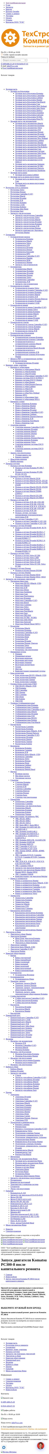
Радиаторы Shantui (22, 635)
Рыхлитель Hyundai (23, 1007)
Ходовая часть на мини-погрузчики (24, 177)
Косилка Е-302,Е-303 (18, 1208)
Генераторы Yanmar (23, 814)
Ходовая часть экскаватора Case (28, 149)
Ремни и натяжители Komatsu (27, 885)
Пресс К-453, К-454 (18, 1221)
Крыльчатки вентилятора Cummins (29, 917)
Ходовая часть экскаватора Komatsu (29, 126)
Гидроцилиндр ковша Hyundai (27, 318)
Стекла (18, 1075)
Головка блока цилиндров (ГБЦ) (23, 684)
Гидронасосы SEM (22, 260)
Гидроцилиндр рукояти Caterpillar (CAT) (31, 290)
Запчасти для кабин (18, 1073)
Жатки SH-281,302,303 (19, 1202)
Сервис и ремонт (13, 14)
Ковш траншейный (23, 960)
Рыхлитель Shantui (22, 1011)
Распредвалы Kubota (23, 744)
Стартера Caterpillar (23, 789)
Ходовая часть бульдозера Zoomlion (29, 113)
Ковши (13, 956)
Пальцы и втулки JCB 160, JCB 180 (29, 502)
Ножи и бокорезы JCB (24, 419)
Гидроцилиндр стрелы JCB (26, 331)
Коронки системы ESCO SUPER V (29, 378)
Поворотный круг (13, 1015)
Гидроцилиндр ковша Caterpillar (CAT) (30, 307)
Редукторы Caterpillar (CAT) (21, 194)
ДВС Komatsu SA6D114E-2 (26, 831)
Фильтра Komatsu (22, 1050)
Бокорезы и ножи (17, 401)
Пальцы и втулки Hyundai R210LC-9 (30, 534)
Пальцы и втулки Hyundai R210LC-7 (30, 532)
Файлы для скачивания (37, 1429)
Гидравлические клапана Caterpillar (29, 339)
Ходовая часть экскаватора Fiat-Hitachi (30, 145)
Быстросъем (15, 1013)
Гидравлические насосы (20, 237)
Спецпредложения (13, 1231)
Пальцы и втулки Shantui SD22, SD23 (30, 577)
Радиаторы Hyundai (23, 641)
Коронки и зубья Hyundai (25, 374)
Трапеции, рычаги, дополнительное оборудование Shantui (29, 989)
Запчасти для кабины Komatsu (27, 1084)
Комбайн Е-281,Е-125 (19, 1206)
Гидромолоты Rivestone (24, 975)
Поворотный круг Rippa (25, 1165)
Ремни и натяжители (18, 879)
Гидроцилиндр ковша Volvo (26, 310)
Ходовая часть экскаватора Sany (28, 155)
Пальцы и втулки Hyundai (21, 526)
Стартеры (14, 780)
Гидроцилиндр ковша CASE (26, 320)
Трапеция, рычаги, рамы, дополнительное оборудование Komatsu (31, 993)
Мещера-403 (15, 1212)
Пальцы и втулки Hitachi (20, 476)
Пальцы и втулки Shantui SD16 (27, 575)
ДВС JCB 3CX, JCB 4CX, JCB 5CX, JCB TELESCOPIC (29, 862)
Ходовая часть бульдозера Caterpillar (29, 96)
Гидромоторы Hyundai (24, 273)
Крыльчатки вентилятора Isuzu (27, 923)
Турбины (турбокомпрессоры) (22, 703)
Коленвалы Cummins (23, 750)
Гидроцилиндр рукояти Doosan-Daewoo (31, 299)
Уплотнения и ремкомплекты (22, 1122)
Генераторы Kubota (23, 812)
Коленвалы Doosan (23, 761)
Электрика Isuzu (21, 1099)
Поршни (18, 654)
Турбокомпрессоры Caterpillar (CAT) (29, 710)
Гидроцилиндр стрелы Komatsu (28, 327)
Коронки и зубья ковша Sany (26, 397)
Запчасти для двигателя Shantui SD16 (30, 868)
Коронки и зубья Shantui (25, 382)
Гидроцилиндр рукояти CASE (27, 303)
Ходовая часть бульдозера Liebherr (29, 98)
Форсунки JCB (21, 588)
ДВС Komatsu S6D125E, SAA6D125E (30, 840)
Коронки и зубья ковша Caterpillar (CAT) (31, 376)
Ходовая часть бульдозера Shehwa (28, 111)
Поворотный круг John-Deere (22, 1026)
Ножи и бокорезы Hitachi (25, 408)
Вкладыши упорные (23, 662)
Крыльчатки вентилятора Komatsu (29, 913)
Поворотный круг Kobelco (21, 1028)
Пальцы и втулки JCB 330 (25, 511)
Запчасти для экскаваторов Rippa (23, 1159)
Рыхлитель (14, 1005)
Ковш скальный (21, 964)
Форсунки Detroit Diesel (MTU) (27, 624)
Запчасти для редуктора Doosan (28, 228)
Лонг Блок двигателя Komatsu (27, 941)
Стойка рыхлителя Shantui (26, 1003)
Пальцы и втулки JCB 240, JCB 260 (29, 508)
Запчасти (9, 7)
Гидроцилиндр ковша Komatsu (27, 312)
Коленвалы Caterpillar (24, 757)
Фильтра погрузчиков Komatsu (27, 1060)
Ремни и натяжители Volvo (26, 893)
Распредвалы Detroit (23, 739)
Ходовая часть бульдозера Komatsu (29, 93)
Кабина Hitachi (16, 1069)
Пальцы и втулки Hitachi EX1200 (28, 496)
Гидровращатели (17, 977)
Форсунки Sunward (23, 622)
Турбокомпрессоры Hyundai (26, 714)
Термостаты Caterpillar (24, 898)
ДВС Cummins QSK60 (24, 874)
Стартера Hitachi (22, 784)
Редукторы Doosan (18, 192)
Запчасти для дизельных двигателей (20, 579)
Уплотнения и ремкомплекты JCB (29, 1135)
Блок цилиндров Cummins (25, 682)
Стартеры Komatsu (22, 782)
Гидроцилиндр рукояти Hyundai (28, 301)
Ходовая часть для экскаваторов (23, 121)
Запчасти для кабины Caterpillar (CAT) (30, 1077)
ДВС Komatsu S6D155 (24, 844)
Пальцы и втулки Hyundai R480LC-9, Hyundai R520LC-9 (30, 550)
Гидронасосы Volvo (23, 243)
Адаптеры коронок (18, 425)
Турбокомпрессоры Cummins (27, 707)
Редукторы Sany (17, 211)
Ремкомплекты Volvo (23, 1131)
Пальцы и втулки (13, 464)
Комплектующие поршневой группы (30, 671)
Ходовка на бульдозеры (19, 91)
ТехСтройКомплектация (15, 3)
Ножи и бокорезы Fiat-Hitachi (27, 421)
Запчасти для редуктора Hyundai (28, 222)
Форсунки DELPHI (23, 615)
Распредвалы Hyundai (24, 737)
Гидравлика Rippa (22, 1174)
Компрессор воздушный (20, 1182)
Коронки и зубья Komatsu (25, 372)
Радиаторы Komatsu (23, 630)
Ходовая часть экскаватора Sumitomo (30, 170)
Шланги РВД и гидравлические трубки (26, 359)
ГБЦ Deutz (19, 697)
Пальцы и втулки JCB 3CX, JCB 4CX (30, 506)
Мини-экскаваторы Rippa (16, 1225)
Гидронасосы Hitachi (23, 241)
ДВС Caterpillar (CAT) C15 (26, 846)
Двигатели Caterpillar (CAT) (21, 949)
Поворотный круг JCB (19, 1024)
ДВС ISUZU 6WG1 (23, 823)
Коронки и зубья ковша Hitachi (27, 369)
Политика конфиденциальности (14, 1429)
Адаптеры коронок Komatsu (26, 440)
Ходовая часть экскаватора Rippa (28, 1161)
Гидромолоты (16, 973)
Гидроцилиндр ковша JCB (26, 316)
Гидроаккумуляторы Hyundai (27, 363)
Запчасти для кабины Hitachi (26, 1082)
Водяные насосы (22, 774)
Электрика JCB (21, 1120)
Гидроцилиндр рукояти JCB (26, 297)
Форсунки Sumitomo (23, 592)
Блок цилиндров (17, 673)
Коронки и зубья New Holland (27, 393)
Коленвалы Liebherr (23, 765)
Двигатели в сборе (13, 932)
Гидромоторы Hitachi (23, 269)
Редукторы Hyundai (18, 198)
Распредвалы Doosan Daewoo (27, 733)
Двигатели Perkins (17, 951)
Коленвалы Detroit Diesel (25, 769)
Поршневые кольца (23, 656)
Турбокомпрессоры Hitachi (26, 712)
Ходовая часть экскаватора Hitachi (29, 123)
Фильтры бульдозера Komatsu (27, 1054)
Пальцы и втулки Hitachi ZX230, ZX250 (31, 487)
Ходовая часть (11, 89)
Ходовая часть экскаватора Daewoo (29, 168)
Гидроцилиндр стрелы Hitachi (27, 329)
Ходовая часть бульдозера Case (27, 104)
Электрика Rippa (22, 1169)
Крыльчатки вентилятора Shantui (28, 930)
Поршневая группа (18, 652)
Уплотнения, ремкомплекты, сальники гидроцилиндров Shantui (31, 1138)
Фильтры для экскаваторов (21, 1041)
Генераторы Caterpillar (24, 802)
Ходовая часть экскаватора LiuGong (29, 151)
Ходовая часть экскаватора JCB (28, 130)
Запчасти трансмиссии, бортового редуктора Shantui (29, 231)
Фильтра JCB (20, 1043)
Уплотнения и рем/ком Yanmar (27, 1133)
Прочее (9, 1092)
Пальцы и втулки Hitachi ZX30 (27, 478)
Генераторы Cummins (23, 804)
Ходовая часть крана (18, 173)
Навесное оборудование (15, 953)
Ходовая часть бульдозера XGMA (28, 117)
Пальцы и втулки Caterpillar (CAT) (24, 519)
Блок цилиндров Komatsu (25, 677)
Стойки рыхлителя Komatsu (26, 1000)
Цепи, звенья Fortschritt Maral (22, 1223)
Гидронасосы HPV (22, 254)
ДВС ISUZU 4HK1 (23, 819)
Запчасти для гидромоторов (26, 284)
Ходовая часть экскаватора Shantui (29, 143)
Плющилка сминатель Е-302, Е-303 (24, 1216)
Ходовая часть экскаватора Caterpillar (30, 136)
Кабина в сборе (12, 1067)
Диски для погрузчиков (20, 1189)
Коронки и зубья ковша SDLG (27, 399)
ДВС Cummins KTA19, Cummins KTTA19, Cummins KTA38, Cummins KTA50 (30, 857)
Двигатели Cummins (18, 945)
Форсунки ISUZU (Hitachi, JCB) (28, 583)
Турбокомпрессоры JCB (25, 716)
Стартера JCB (20, 787)
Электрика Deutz (22, 1114)
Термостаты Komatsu (23, 900)
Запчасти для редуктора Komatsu (28, 224)
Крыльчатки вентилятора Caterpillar (29, 915)
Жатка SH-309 (16, 1197)
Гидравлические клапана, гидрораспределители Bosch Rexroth (30, 347)
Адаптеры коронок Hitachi (26, 431)
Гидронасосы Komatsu (24, 239)
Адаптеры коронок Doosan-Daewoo (29, 438)
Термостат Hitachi (22, 904)
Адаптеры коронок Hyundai (26, 429)
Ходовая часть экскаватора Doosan (29, 132)
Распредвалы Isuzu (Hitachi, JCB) (28, 731)
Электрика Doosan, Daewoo (26, 1118)
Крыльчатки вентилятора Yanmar (28, 919)
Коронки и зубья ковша (19, 367)
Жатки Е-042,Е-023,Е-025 (20, 1199)
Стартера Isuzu (21, 795)
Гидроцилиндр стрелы (19, 322)
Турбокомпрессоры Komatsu (26, 705)
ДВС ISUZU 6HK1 (23, 821)
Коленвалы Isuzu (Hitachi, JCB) (27, 754)
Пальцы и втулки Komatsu (21, 466)
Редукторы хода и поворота (17, 188)
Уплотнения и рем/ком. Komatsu (28, 1144)
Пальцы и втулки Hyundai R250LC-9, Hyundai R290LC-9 (30, 542)
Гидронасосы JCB (22, 245)
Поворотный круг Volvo (20, 1033)
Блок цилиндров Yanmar (25, 680)
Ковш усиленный (22, 962)
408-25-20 (8, 1402)
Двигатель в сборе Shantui (21, 934)
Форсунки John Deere (24, 620)
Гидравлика (10, 235)
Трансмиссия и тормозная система (24, 1184)
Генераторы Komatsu (23, 810)
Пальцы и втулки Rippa (24, 1167)
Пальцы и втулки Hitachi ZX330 (28, 489)
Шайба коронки (16, 461)
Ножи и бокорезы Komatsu (26, 404)
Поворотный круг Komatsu (21, 1030)
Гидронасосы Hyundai (24, 247)
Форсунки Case (21, 594)
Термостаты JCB (22, 906)
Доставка (9, 16)
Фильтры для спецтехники (21, 1065)
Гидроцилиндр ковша (19, 305)
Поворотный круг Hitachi (20, 1022)
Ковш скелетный (22, 966)
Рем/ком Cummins (22, 1125)
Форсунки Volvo (22, 607)
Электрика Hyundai (23, 1097)
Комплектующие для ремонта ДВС (24, 816)
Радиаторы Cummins (23, 647)
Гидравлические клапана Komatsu (29, 337)
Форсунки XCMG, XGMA (26, 618)
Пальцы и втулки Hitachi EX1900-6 (29, 498)
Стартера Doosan (22, 793)
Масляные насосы (22, 776)
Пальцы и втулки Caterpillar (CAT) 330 (30, 523)
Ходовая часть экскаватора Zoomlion (30, 158)
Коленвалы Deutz (22, 763)
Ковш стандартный (23, 958)
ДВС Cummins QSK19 (24, 866)
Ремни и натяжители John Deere (28, 891)
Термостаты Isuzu (22, 902)
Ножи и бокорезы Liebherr (25, 414)
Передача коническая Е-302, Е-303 (24, 1214)
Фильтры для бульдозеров (20, 1052)
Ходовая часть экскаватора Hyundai (29, 134)
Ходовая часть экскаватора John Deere (30, 153)
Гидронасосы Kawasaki (24, 252)
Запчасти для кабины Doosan (27, 1088)
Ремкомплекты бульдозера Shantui (29, 1142)
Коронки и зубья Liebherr (25, 387)
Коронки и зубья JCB (23, 389)
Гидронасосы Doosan (23, 250)
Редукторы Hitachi (17, 196)
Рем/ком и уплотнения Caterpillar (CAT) (31, 1129)
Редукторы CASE (17, 205)
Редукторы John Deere (19, 209)
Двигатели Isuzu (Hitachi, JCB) (22, 947)
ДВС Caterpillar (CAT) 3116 (26, 849)
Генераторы (15, 799)
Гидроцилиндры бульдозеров (22, 333)
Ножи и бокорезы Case (24, 423)
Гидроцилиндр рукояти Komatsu (28, 292)
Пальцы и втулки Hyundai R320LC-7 (30, 545)
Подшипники (16, 1180)
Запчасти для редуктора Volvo (27, 218)
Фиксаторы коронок (18, 459)
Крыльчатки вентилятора (20, 911)
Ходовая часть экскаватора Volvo (28, 128)
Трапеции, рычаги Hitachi (25, 983)
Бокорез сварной (22, 457)
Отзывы (9, 20)
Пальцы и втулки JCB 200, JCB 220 (29, 504)
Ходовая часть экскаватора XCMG (29, 166)
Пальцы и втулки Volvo (19, 553)
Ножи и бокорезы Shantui (25, 406)
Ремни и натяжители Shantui (26, 881)
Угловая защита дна (23, 455)
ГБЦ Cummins (21, 695)
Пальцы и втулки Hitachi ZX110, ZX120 (31, 481)
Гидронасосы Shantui (23, 262)
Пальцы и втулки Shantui (20, 573)
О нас (8, 5)
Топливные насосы (23, 778)
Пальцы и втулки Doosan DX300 (28, 570)
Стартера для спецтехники (26, 797)
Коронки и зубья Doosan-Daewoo (28, 384)
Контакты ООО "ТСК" (15, 22)
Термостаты (15, 896)
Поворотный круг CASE (20, 1020)
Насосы (13, 772)
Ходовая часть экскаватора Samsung (29, 164)
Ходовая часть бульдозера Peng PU (29, 119)
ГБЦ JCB (19, 701)
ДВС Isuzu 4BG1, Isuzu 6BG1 (27, 825)
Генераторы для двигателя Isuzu (28, 806)
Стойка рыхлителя (18, 996)
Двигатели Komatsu (18, 936)
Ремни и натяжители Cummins (27, 889)
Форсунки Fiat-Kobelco (24, 596)
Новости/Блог (11, 1390)
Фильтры (9, 1039)
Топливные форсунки (19, 581)
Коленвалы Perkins (22, 767)
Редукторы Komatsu (18, 203)
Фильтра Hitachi (21, 1047)
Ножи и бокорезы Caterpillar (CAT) (29, 412)
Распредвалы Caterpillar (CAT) (27, 735)
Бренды (9, 9)
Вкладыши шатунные (24, 660)
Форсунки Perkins (22, 609)
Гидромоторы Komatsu (24, 271)
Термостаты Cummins (24, 908)
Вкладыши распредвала (24, 665)
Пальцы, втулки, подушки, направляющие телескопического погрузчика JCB (28, 515)
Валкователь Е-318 (18, 1193)
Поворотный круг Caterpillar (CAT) (24, 1018)
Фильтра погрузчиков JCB (26, 1062)
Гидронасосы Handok (23, 258)
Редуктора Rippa (22, 1172)
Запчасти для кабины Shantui (27, 1086)
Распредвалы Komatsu (24, 729)
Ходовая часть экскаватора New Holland (31, 138)
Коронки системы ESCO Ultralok (28, 380)
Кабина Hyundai (17, 1071)
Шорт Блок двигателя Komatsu (27, 938)
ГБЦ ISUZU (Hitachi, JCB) (25, 686)
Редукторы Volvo (17, 190)
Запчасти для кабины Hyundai (27, 1080)
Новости (9, 1229)
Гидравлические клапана (20, 335)
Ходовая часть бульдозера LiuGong (29, 115)
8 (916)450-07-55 (21, 64)
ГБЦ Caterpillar (21, 690)
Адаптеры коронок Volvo (25, 442)
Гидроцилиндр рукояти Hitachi (27, 295)
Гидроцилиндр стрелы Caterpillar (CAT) (31, 324)
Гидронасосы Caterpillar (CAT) (27, 256)
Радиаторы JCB (21, 639)
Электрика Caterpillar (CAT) (26, 1101)
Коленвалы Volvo (22, 759)
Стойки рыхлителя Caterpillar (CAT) (29, 998)
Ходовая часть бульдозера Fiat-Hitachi (30, 102)
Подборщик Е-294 (17, 1219)
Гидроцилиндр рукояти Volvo (27, 288)
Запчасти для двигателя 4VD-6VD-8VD (26, 1195)
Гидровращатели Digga (24, 979)
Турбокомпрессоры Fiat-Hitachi (27, 722)
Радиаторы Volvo (22, 645)
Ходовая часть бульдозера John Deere (30, 108)
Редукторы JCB (16, 200)
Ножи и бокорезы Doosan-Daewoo (29, 416)
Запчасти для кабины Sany (26, 1090)
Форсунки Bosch (22, 603)
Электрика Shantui (22, 1112)
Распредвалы (15, 724)
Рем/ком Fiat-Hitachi (23, 1154)
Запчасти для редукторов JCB (27, 226)
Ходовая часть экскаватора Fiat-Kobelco (31, 147)
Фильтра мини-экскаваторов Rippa (29, 1163)
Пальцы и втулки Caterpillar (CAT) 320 (30, 521)
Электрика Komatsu (23, 1107)
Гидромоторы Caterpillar (25, 280)
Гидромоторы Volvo (23, 277)
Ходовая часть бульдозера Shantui (28, 100)
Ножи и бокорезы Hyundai (26, 410)
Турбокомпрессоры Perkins (26, 720)
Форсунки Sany (21, 613)
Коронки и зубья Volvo (24, 391)
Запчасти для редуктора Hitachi (27, 220)
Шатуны (18, 669)
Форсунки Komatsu (23, 598)
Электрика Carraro (22, 1116)
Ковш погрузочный (23, 968)
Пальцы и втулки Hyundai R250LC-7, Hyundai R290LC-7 (30, 537)
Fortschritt (9, 1191)
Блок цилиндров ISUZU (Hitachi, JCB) (30, 675)
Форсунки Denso (22, 590)
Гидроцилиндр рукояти (19, 286)
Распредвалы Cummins (24, 727)
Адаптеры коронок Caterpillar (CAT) (29, 427)
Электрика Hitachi (22, 1103)
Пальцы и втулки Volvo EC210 (27, 560)
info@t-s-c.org (12, 66)
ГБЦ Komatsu (20, 688)
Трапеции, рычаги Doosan (25, 985)
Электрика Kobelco (23, 1110)
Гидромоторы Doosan (24, 275)
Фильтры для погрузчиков (21, 1058)
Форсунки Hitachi (22, 585)
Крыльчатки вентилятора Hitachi (28, 921)
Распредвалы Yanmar (23, 742)
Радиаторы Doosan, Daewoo (26, 643)
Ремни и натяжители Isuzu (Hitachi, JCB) (31, 883)
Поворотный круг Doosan (20, 1037)
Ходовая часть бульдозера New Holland (31, 106)
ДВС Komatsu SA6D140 (25, 842)
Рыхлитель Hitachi (22, 1009)
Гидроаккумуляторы (18, 361)
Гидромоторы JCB (22, 282)
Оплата (9, 18)
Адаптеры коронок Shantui (26, 434)
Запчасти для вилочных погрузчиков (25, 1178)
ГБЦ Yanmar (20, 692)
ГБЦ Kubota (20, 699)
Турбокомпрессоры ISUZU (26, 718)
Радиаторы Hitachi (22, 628)
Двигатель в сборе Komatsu (26, 943)
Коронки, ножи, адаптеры (16, 365)
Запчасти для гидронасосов (26, 265)
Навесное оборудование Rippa (27, 1176)
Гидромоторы (16, 267)
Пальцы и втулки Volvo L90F (27, 558)
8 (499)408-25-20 (7, 64)
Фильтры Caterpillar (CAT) (25, 1045)
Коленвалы (15, 746)
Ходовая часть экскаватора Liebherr (29, 141)
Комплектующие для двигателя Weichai (31, 876)
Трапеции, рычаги (17, 981)
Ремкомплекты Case (23, 1152)
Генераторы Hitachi (23, 808)
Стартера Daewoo (22, 791)
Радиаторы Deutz (22, 637)
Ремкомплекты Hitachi (24, 1150)
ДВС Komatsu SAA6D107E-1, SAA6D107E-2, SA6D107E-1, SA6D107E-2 (27, 836)
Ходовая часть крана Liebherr (27, 175)
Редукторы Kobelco (18, 207)
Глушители (15, 1187)
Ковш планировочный (24, 970)
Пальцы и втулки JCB (19, 500)
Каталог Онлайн (12, 11)
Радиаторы (14, 626)
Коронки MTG (21, 395)
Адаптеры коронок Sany (25, 436)
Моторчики (15, 1157)
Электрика (14, 1095)
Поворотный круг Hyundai (21, 1035)
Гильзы (18, 667)
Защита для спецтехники (20, 453)
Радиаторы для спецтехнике (26, 650)
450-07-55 (8, 1406)
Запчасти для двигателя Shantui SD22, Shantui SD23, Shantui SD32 (30, 871)
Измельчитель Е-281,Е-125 (21, 1204)
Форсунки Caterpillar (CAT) (26, 600)
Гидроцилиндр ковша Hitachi (27, 314)
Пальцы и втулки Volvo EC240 (27, 562)
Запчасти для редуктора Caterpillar (29, 215)
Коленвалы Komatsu (23, 748)
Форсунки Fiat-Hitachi (24, 611)
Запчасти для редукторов (20, 213)
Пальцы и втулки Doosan (20, 568)
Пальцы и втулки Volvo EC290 (27, 556)
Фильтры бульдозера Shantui (26, 1056)
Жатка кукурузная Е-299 (20, 1210)
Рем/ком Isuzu (20, 1127)
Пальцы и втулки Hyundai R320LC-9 (30, 547)
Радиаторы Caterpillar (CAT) (26, 633)
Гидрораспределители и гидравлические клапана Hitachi (28, 343)
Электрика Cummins (23, 1105)
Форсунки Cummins (23, 605)
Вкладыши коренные (23, 658)
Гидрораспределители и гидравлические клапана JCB (27, 351)
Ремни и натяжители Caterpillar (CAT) (30, 887)
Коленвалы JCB (21, 752)
